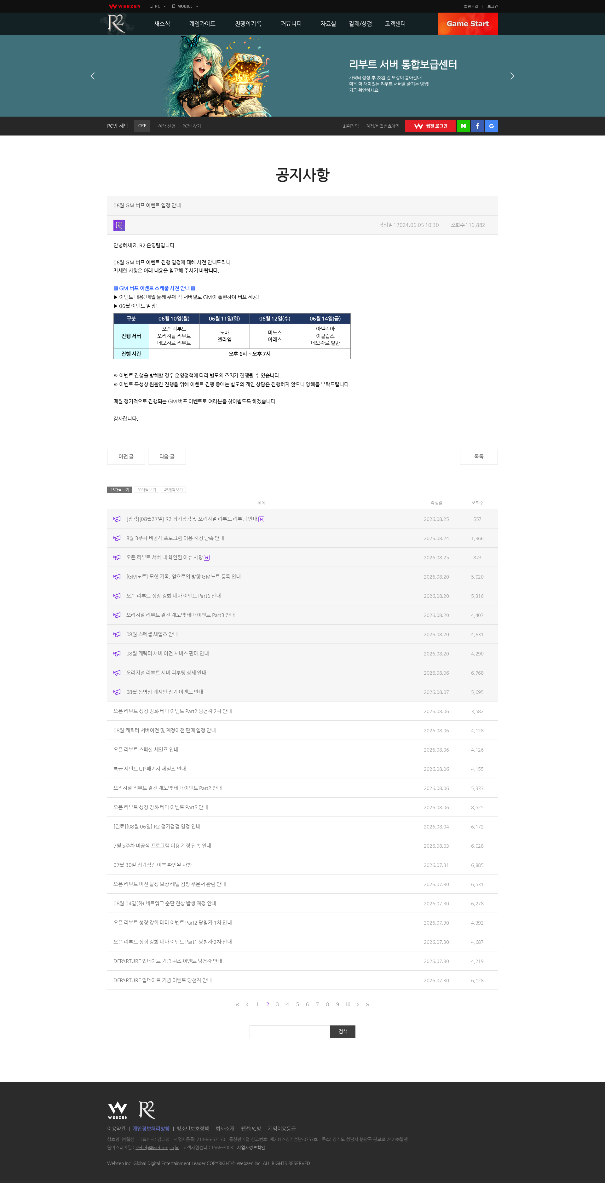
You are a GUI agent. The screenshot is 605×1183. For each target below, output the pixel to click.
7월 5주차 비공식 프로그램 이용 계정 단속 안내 (162, 846)
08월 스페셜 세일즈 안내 (152, 634)
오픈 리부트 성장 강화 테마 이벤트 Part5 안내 (160, 807)
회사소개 (225, 1129)
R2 (117, 24)
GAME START (468, 24)
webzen (124, 6)
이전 (93, 76)
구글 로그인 (491, 126)
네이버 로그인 (463, 126)
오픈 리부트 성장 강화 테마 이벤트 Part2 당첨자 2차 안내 (172, 711)
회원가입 (471, 6)
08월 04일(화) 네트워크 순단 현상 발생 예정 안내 (164, 903)
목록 (478, 456)
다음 (512, 76)
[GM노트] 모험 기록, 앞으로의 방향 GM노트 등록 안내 (183, 577)
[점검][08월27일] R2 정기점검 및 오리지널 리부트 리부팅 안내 (192, 519)
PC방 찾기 (191, 126)
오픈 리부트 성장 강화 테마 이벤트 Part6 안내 (173, 596)
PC (157, 6)
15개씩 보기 (120, 490)
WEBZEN (117, 1110)
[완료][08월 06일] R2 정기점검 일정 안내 (156, 826)
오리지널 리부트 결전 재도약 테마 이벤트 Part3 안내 (180, 615)
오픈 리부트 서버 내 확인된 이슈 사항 (165, 557)
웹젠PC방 (251, 1129)
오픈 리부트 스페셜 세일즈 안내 (145, 750)
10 (347, 1004)
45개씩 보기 (173, 490)
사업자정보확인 (251, 1147)
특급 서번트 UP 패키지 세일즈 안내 (149, 769)
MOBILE (185, 6)
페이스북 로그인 (477, 126)
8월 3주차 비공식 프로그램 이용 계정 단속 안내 (175, 538)
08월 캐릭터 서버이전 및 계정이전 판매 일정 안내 (164, 730)
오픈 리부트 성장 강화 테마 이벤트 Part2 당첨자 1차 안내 (172, 923)
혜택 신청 (167, 126)
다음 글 (167, 456)
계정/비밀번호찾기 (383, 126)
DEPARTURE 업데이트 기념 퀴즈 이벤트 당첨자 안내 (167, 961)
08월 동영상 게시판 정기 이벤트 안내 (164, 692)
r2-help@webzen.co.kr (157, 1147)
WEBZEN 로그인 (430, 126)
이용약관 (116, 1129)
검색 (343, 1031)
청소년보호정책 (192, 1129)
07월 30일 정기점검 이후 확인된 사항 (152, 865)
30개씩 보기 (146, 490)
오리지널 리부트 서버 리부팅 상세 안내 (166, 673)
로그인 (492, 6)
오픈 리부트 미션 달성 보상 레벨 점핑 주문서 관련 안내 (169, 884)
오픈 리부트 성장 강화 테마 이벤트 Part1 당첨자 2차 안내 (172, 942)
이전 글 (126, 456)
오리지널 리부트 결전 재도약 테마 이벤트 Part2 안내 (167, 788)
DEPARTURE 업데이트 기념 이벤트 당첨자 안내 (162, 980)
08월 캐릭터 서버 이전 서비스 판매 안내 (167, 653)
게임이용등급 (282, 1129)
